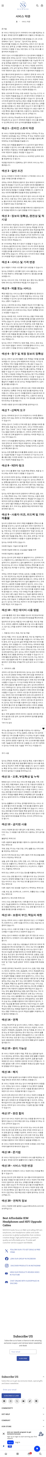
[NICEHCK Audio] (23, 5)
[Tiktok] (29, 1401)
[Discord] (36, 1401)
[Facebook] (4, 1401)
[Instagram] (10, 1401)
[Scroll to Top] (42, 1446)
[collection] (17, 1454)
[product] (6, 1454)
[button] (41, 5)
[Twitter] (17, 1401)
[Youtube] (23, 1401)
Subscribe (23, 1358)
